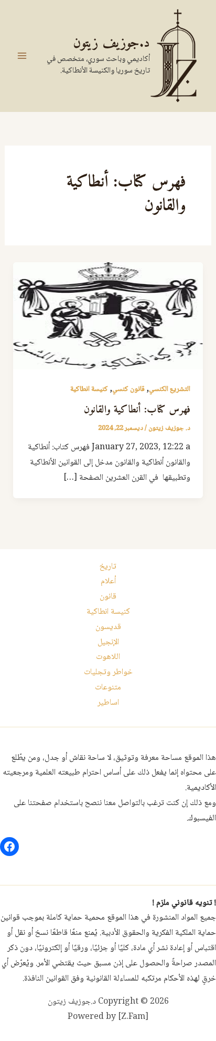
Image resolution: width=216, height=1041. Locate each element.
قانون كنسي (128, 389)
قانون (108, 597)
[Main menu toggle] (22, 55)
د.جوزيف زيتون (111, 43)
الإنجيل (108, 642)
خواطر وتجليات (108, 672)
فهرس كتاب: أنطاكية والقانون (137, 410)
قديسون (108, 627)
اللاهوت (108, 657)
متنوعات (108, 688)
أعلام (108, 581)
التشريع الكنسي (169, 389)
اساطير (108, 703)
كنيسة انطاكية (89, 389)
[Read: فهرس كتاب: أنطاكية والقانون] (108, 316)
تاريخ (108, 567)
